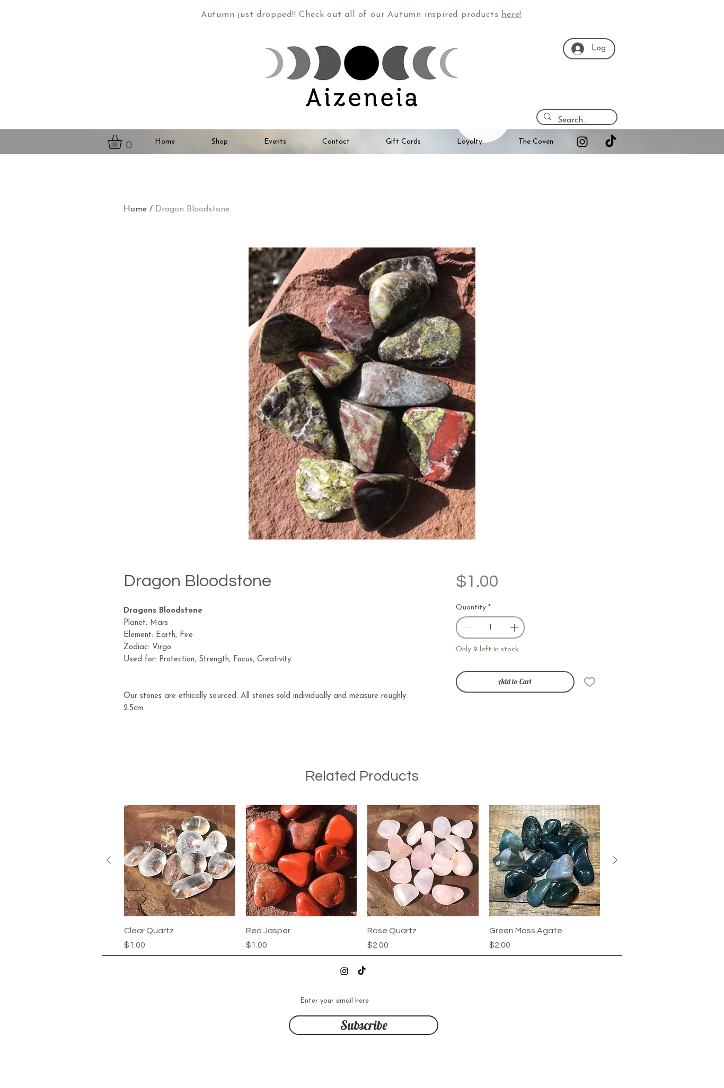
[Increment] (515, 627)
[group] (362, 878)
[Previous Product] (108, 860)
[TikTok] (611, 142)
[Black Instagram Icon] (582, 142)
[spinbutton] (490, 627)
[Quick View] (179, 860)
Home (135, 209)
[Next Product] (615, 860)
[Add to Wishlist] (590, 682)
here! (511, 15)
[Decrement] (465, 627)
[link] (123, 142)
